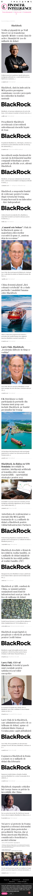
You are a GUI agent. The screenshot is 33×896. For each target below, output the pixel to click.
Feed (25, 1)
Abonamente (26, 879)
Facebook (11, 1)
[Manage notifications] (29, 892)
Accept (4, 893)
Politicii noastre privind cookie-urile (10, 891)
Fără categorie (18, 714)
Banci (10, 657)
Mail (28, 1)
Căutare (31, 1)
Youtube (22, 1)
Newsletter (12, 881)
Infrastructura (14, 626)
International (12, 82)
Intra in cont (17, 12)
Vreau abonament (7, 12)
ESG (14, 714)
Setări (11, 893)
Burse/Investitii (12, 149)
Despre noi (6, 879)
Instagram (19, 1)
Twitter (14, 1)
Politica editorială (22, 881)
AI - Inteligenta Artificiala (16, 185)
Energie (23, 185)
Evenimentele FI (23, 13)
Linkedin (17, 1)
